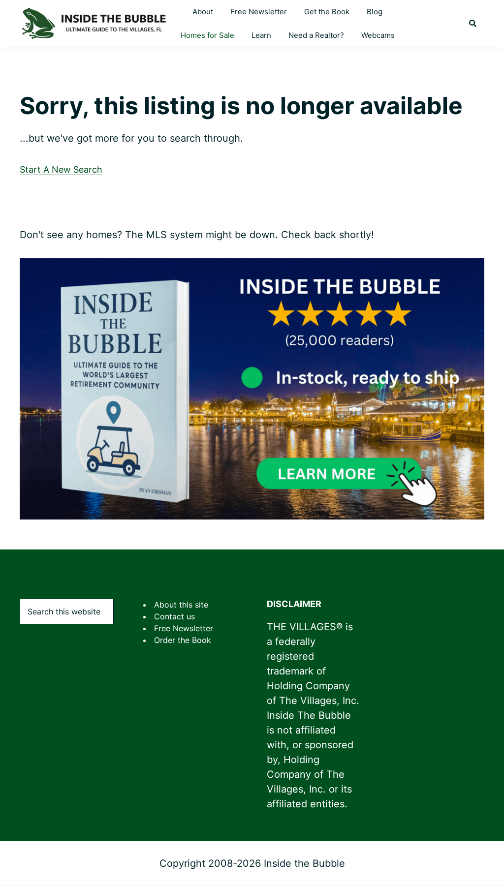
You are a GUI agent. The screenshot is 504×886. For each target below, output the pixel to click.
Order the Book (182, 640)
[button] (472, 23)
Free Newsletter (183, 628)
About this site (181, 605)
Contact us (174, 616)
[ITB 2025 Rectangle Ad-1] (252, 266)
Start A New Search (61, 169)
